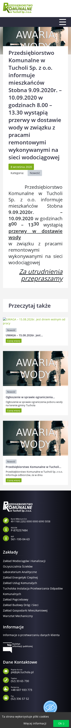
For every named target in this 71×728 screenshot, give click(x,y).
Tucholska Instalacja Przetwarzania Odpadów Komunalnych (33, 591)
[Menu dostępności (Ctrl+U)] (50, 707)
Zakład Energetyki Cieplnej (20, 577)
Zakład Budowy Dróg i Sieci (20, 605)
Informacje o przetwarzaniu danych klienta (31, 635)
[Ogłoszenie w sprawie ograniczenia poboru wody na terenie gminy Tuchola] (35, 368)
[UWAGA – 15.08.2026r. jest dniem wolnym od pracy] (35, 321)
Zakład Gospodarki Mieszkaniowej (25, 610)
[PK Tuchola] (18, 8)
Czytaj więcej (13, 340)
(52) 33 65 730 (20, 679)
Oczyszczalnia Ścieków (18, 566)
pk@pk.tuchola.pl (22, 670)
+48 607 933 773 (21, 688)
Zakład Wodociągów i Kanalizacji (24, 561)
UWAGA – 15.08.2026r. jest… (24, 335)
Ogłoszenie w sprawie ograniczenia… (30, 397)
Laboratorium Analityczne (20, 572)
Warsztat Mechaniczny (18, 616)
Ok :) (61, 723)
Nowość (35, 173)
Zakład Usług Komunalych (20, 583)
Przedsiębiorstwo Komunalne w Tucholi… (33, 467)
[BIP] (18, 648)
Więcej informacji (34, 723)
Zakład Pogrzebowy (15, 599)
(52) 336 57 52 (20, 697)
